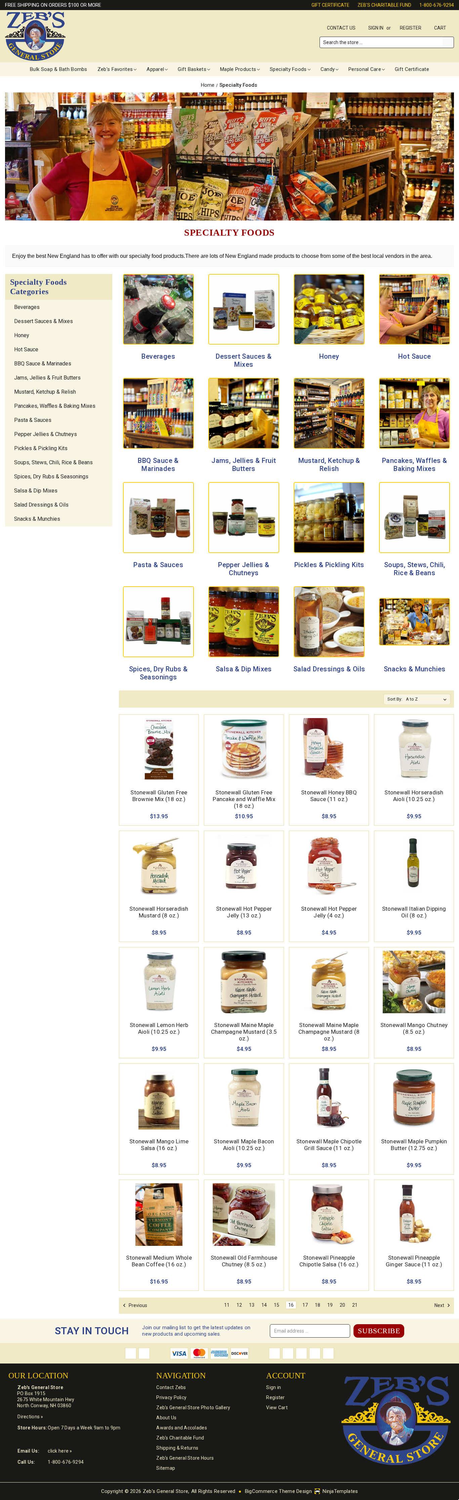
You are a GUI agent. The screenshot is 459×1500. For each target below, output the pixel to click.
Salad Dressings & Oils (41, 505)
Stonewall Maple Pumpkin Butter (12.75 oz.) (414, 1144)
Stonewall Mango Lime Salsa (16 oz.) (159, 1144)
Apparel (155, 69)
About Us (166, 1417)
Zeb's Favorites (115, 69)
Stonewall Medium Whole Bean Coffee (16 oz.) (159, 1261)
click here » (60, 1451)
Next (439, 1305)
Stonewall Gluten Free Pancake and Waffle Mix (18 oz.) (244, 799)
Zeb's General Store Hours (185, 1458)
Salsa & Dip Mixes (35, 490)
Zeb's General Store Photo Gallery (193, 1407)
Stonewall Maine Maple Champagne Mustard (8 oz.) (329, 1032)
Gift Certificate (330, 5)
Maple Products (238, 69)
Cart (440, 28)
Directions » (30, 1416)
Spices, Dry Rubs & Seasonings (51, 476)
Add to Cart (159, 757)
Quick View (158, 741)
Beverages (27, 307)
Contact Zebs (171, 1387)
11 (227, 1305)
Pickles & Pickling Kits (41, 448)
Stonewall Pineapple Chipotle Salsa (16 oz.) (329, 1261)
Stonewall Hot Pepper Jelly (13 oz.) (244, 912)
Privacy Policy (171, 1397)
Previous (137, 1305)
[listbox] (427, 699)
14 (264, 1305)
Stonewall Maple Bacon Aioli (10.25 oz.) (244, 1144)
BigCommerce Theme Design (278, 1491)
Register (410, 28)
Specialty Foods (288, 69)
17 (305, 1305)
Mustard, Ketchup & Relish (45, 392)
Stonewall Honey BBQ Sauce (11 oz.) (329, 795)
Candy (328, 69)
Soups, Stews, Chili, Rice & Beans (53, 462)
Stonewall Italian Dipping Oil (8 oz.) (414, 912)
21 (355, 1305)
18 (317, 1305)
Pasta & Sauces (32, 420)
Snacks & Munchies (37, 519)
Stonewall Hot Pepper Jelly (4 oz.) (329, 912)
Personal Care (364, 69)
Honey (21, 335)
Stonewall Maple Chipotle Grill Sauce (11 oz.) (329, 1144)
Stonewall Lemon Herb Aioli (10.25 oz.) (159, 1028)
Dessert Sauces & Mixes (43, 321)
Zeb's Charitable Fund (384, 5)
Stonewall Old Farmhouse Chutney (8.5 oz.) (244, 1261)
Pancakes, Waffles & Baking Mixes (54, 406)
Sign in (375, 28)
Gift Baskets (192, 69)
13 (251, 1305)
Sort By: (394, 699)
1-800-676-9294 (436, 5)
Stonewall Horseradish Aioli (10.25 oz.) (413, 795)
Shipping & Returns (177, 1448)
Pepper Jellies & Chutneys (45, 434)
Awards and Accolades (181, 1427)
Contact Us (341, 28)
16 (291, 1305)
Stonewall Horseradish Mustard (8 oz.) (158, 912)
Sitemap (165, 1468)
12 (239, 1305)
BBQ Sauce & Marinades (42, 363)
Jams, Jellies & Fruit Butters (47, 377)
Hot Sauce (26, 349)
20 (342, 1305)
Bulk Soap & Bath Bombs (58, 69)
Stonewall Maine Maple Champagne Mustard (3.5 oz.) (244, 1032)
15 (276, 1305)
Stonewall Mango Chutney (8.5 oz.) (414, 1028)
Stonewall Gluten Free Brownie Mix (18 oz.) (158, 795)
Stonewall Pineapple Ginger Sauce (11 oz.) (414, 1261)
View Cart (277, 1407)
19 (330, 1305)
